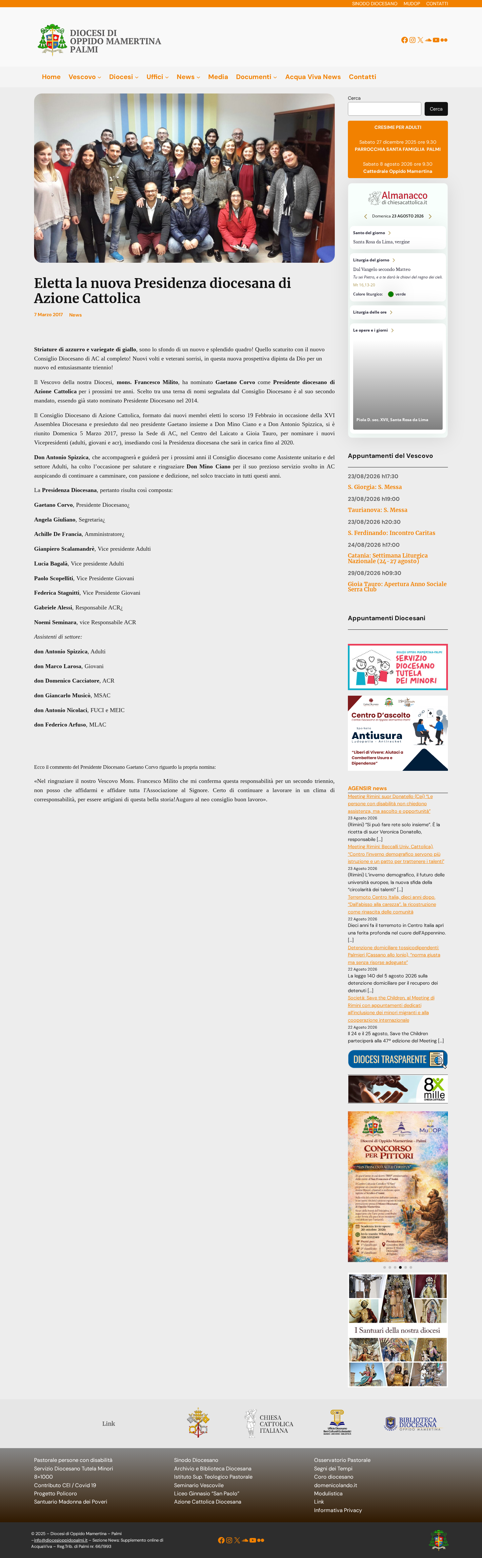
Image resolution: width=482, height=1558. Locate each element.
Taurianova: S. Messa (378, 510)
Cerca (354, 98)
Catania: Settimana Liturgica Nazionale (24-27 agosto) (388, 558)
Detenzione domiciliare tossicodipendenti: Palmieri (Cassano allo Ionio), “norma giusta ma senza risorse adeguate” (394, 955)
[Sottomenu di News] (198, 77)
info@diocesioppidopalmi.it (61, 1540)
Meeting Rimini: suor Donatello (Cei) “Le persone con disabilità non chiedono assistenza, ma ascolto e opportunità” (390, 803)
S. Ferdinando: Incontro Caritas (391, 533)
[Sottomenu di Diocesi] (137, 77)
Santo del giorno (398, 237)
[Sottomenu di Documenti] (275, 77)
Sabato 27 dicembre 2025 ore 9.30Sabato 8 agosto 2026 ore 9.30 (398, 149)
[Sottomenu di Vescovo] (99, 77)
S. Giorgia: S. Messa (375, 487)
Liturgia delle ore (398, 312)
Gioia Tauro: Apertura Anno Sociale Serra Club (397, 587)
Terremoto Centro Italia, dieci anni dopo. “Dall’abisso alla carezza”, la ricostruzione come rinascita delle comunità (392, 904)
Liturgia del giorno (398, 277)
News (75, 315)
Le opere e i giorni (398, 378)
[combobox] (385, 109)
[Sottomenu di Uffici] (167, 77)
